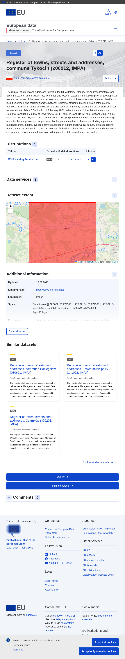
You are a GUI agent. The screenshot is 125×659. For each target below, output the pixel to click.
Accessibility (52, 589)
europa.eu (31, 615)
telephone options (65, 619)
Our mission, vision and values (99, 528)
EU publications (91, 570)
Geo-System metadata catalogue (32, 78)
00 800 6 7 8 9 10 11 (64, 615)
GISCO (115, 261)
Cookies (49, 585)
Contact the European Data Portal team (59, 531)
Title (10, 151)
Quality (60, 477)
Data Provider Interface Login (98, 574)
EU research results (93, 560)
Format (50, 151)
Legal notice (51, 581)
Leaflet (80, 261)
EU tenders (88, 555)
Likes (89, 151)
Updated (63, 151)
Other (68, 563)
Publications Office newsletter (98, 533)
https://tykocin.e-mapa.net (50, 289)
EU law (86, 550)
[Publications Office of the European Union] (23, 530)
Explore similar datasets (98, 462)
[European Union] (23, 608)
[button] (59, 2)
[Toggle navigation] (115, 29)
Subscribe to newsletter (57, 537)
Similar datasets (60, 485)
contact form (67, 623)
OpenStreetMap (93, 261)
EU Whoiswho (90, 565)
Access (75, 159)
